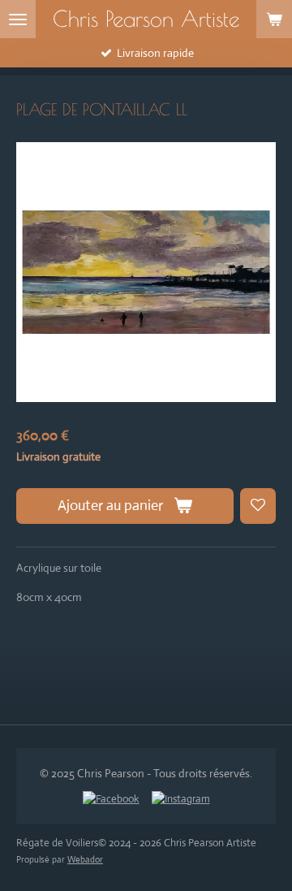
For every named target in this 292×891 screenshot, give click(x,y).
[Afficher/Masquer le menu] (18, 19)
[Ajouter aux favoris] (258, 506)
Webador (85, 859)
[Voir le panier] (274, 19)
